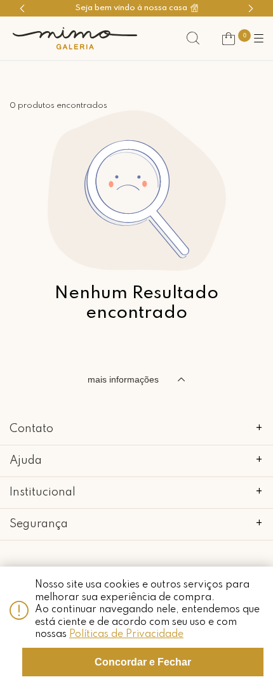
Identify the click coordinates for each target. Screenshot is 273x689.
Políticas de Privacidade (126, 634)
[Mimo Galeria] (75, 38)
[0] (228, 38)
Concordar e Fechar (143, 662)
